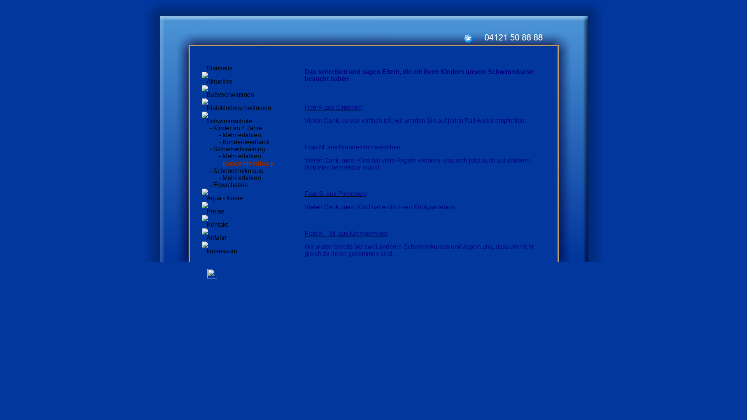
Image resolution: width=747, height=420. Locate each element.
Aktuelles (219, 81)
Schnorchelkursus (238, 171)
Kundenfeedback (246, 142)
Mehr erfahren (242, 135)
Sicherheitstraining (239, 149)
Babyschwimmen (230, 94)
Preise (215, 211)
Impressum (222, 251)
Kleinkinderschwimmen (239, 108)
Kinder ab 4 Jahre (237, 128)
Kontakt (217, 224)
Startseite (220, 68)
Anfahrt (216, 237)
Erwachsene (230, 185)
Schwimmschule (229, 121)
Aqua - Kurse (225, 198)
